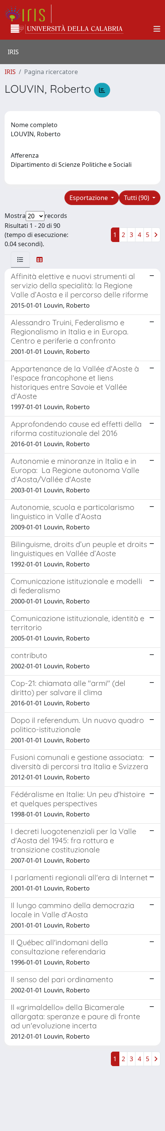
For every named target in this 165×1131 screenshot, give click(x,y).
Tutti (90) (137, 198)
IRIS (10, 72)
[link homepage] (28, 14)
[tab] (20, 260)
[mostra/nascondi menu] (156, 29)
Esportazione (89, 198)
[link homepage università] (67, 29)
